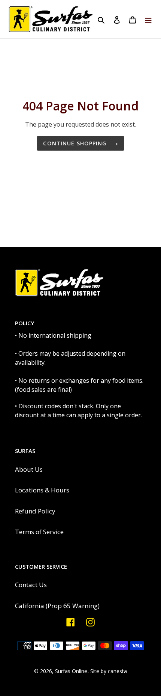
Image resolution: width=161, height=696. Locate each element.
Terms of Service (39, 531)
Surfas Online (71, 671)
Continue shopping (74, 143)
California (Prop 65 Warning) (57, 605)
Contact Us (31, 584)
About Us (29, 469)
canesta (117, 671)
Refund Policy (35, 511)
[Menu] (148, 19)
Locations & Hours (42, 490)
